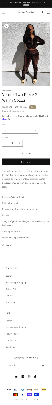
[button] (3, 12)
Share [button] (8, 245)
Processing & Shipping (16, 282)
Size (3, 124)
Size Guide (10, 302)
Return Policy (12, 289)
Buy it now (26, 162)
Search (9, 276)
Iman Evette (22, 400)
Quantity (5, 137)
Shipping (5, 111)
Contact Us (11, 295)
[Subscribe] (43, 365)
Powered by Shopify (32, 400)
